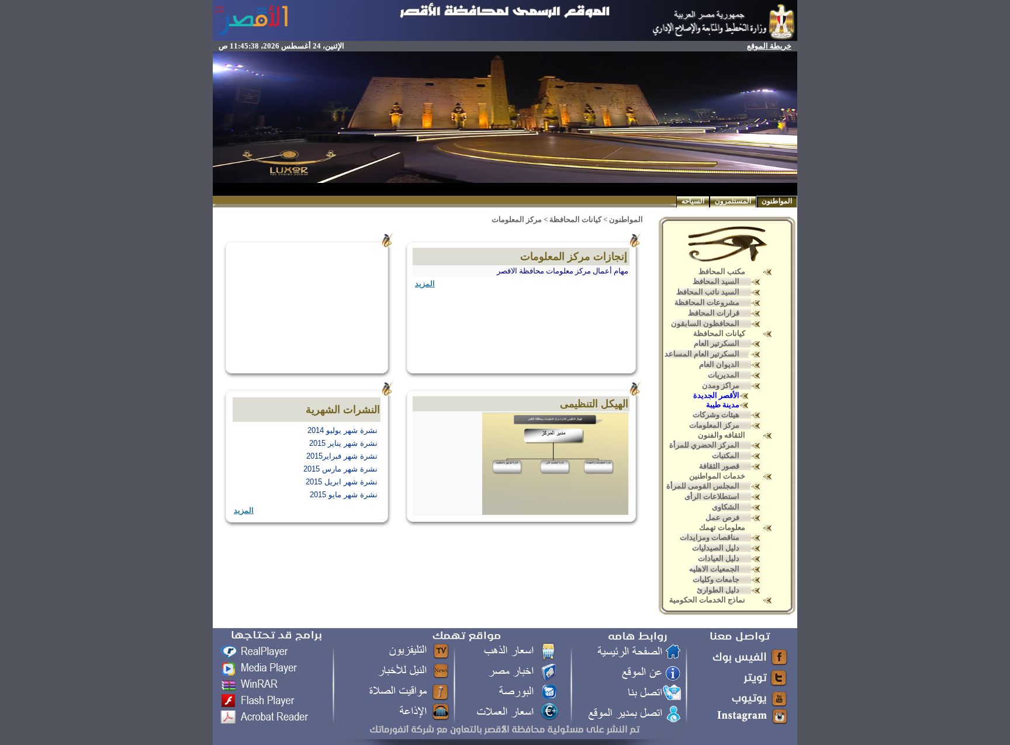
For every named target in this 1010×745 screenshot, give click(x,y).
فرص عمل (722, 517)
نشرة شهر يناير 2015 (343, 443)
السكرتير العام (716, 343)
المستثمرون (733, 201)
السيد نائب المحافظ (707, 291)
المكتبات (725, 455)
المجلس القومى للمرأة (702, 485)
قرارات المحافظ (713, 313)
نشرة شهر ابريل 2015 (342, 481)
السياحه (693, 201)
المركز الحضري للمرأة (704, 445)
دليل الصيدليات (715, 547)
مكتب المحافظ (721, 271)
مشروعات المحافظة (707, 302)
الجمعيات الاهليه (714, 568)
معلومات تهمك (722, 527)
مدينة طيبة (722, 404)
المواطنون (777, 201)
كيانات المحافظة (719, 333)
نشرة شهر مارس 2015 (340, 469)
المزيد (425, 283)
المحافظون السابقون (705, 323)
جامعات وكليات (716, 579)
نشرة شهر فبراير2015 (342, 456)
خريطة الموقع (769, 45)
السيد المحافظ (716, 281)
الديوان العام (719, 364)
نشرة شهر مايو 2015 (344, 494)
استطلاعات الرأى (711, 496)
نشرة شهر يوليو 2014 (342, 430)
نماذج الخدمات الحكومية (707, 599)
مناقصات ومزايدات (709, 537)
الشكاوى (725, 507)
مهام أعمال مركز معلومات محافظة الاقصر (562, 270)
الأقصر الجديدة (716, 395)
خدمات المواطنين (717, 476)
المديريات (723, 374)
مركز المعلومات (714, 425)
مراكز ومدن (720, 385)
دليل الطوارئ (718, 589)
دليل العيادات (718, 558)
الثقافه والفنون (721, 435)
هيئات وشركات (716, 414)
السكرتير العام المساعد (702, 353)
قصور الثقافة (719, 466)
